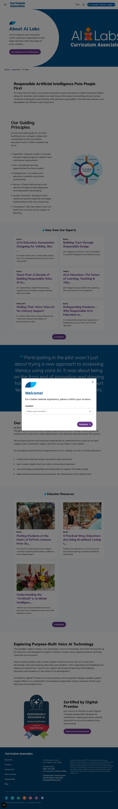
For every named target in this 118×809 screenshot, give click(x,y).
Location (29, 406)
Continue (83, 424)
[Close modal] (93, 382)
